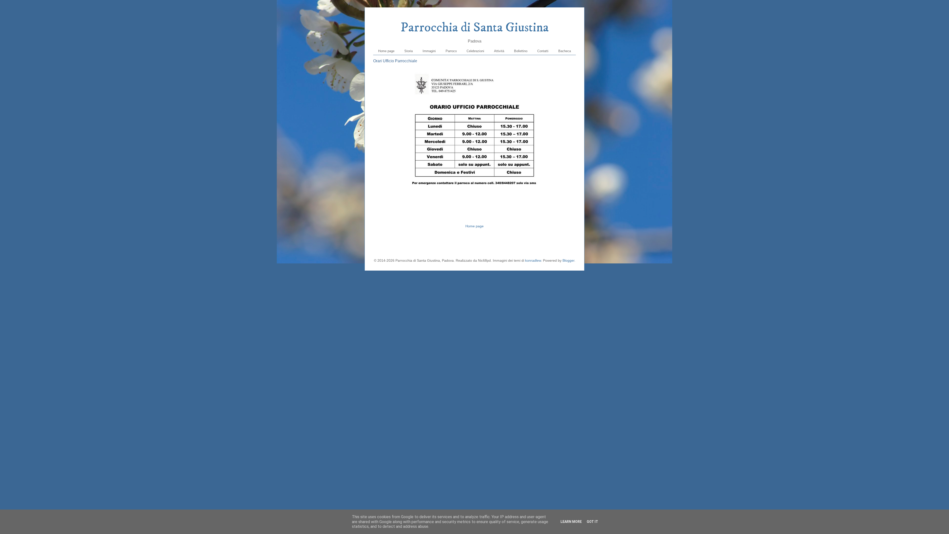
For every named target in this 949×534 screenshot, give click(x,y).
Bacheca (564, 51)
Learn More (571, 522)
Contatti (542, 51)
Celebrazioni (475, 51)
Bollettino (520, 51)
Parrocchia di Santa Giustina (475, 28)
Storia (408, 51)
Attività (499, 51)
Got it (592, 522)
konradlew (533, 260)
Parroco (451, 51)
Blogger (568, 260)
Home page (386, 51)
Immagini (429, 51)
